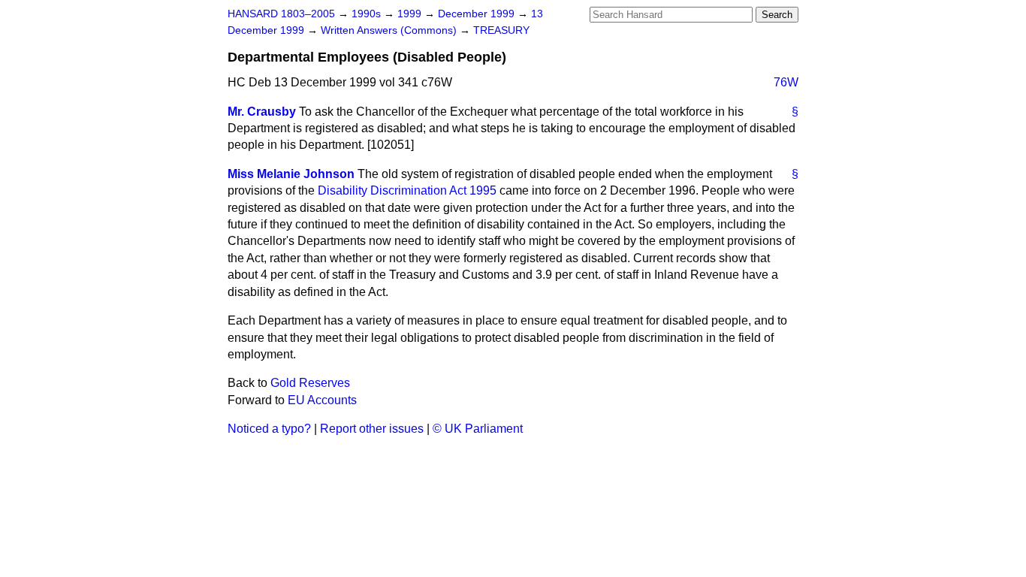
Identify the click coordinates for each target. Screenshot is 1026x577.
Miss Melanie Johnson (291, 174)
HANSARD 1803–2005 (281, 14)
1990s (368, 14)
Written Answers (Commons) (390, 30)
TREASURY (501, 30)
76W (786, 82)
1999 (410, 14)
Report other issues (372, 428)
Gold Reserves (310, 382)
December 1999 (478, 14)
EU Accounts (322, 400)
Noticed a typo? (269, 428)
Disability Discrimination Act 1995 (407, 190)
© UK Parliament (478, 428)
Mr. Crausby (262, 111)
